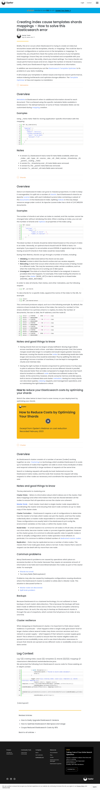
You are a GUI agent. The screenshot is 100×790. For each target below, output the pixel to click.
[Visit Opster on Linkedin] (11, 779)
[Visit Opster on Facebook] (7, 779)
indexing (42, 381)
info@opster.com (40, 757)
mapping (36, 107)
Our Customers (39, 755)
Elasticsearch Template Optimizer (62, 68)
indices (61, 200)
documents (24, 200)
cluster (33, 276)
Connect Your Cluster (62, 10)
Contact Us (71, 769)
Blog (51, 755)
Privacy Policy (80, 786)
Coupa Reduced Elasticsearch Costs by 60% (39, 727)
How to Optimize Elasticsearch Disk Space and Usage (43, 724)
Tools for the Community (24, 753)
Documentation (54, 752)
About (37, 752)
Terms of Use (6, 787)
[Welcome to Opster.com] (88, 779)
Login (82, 3)
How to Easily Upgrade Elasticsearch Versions (40, 720)
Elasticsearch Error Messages (54, 760)
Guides (52, 757)
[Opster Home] (7, 3)
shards (53, 194)
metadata (57, 378)
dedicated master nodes (70, 538)
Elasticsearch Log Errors (55, 763)
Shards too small (26, 572)
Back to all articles (26, 732)
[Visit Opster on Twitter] (14, 779)
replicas (42, 222)
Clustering (35, 462)
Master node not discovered (31, 588)
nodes (54, 354)
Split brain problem (27, 590)
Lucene (26, 197)
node (46, 373)
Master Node (22, 504)
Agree (94, 787)
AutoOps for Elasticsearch (9, 753)
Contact (89, 3)
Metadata (21, 99)
